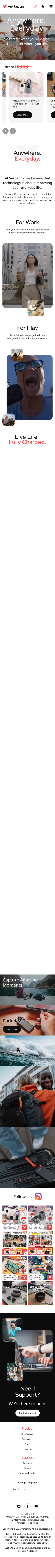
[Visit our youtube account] (36, 1508)
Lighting (27, 1449)
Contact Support (27, 1413)
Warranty (27, 1463)
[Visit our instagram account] (19, 1508)
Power (28, 1444)
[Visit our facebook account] (27, 1508)
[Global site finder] (35, 6)
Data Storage (27, 1434)
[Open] (14, 1218)
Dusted (28, 1547)
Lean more (11, 1029)
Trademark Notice (27, 1473)
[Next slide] (13, 131)
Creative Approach (27, 1550)
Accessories (27, 1439)
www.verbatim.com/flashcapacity (29, 1542)
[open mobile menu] (50, 7)
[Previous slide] (5, 131)
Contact (27, 1468)
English (17, 1489)
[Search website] (43, 7)
